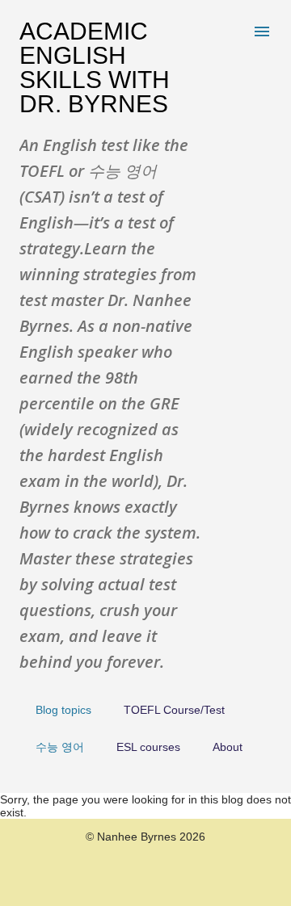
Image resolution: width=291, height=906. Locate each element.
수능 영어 (60, 746)
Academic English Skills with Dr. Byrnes (94, 67)
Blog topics (63, 709)
